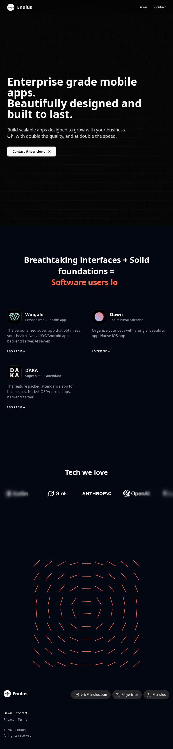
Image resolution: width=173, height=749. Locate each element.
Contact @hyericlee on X (31, 151)
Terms (22, 719)
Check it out (16, 351)
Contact (160, 7)
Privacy (9, 719)
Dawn (143, 7)
